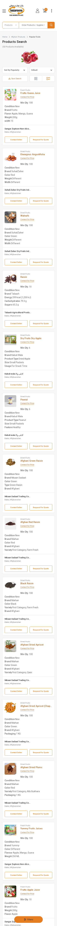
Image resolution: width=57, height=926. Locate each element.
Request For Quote (41, 140)
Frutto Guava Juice (30, 93)
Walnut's (24, 215)
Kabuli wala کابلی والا (14, 374)
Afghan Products (18, 37)
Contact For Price (27, 97)
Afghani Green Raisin (31, 461)
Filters (30, 919)
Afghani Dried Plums (31, 767)
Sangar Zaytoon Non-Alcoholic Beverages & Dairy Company (18, 129)
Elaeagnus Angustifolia (32, 154)
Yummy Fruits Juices (31, 828)
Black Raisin (26, 583)
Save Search (16, 78)
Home (4, 37)
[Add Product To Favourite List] (13, 93)
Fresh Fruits (25, 90)
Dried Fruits (25, 151)
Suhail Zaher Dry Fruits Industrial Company (18, 190)
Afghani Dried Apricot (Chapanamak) (36, 706)
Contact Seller (16, 140)
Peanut (24, 399)
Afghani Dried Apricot (31, 644)
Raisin (23, 277)
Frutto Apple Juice (30, 890)
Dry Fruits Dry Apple (30, 338)
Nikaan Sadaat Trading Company (18, 496)
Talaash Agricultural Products (18, 312)
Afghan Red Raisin (30, 522)
